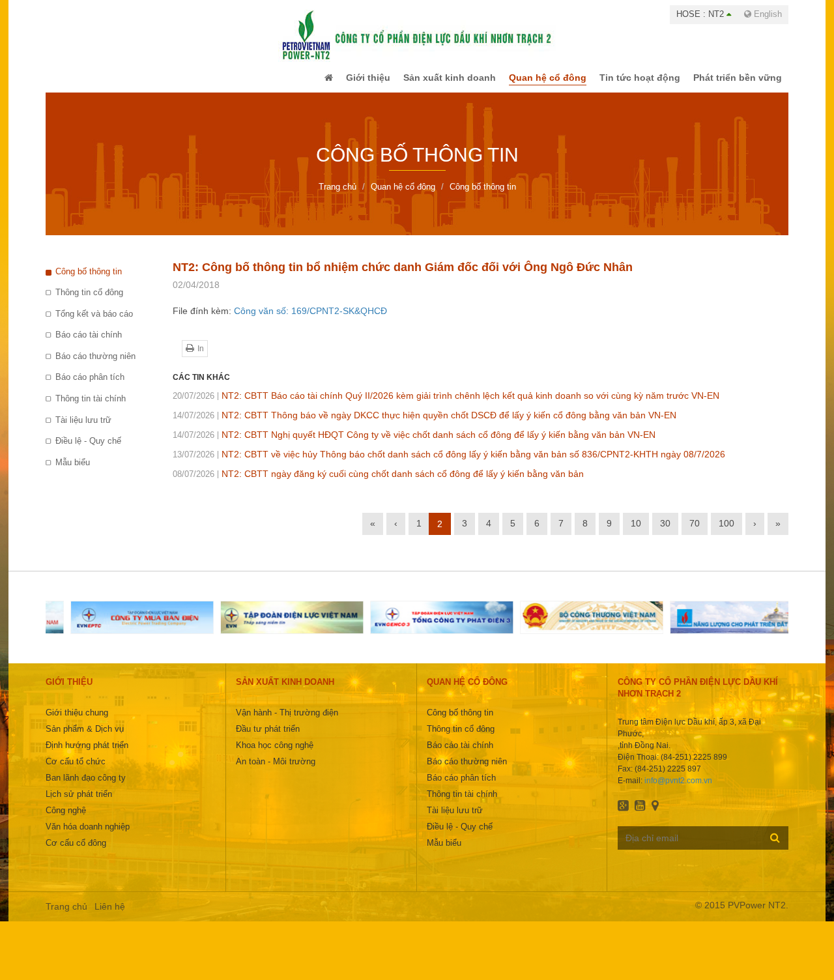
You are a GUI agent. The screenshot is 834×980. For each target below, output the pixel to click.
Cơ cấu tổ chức (76, 770)
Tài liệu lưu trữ (83, 429)
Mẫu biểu (72, 471)
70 (694, 532)
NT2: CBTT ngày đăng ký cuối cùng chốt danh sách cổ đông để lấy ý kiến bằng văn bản (378, 483)
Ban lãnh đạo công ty (86, 787)
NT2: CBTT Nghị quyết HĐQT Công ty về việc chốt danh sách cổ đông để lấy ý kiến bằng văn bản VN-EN (414, 444)
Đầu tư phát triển (268, 738)
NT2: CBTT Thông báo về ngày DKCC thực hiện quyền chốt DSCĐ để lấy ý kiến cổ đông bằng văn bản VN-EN (424, 424)
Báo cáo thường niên (95, 365)
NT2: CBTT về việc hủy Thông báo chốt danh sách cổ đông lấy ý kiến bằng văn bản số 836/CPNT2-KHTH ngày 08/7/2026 (449, 463)
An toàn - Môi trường (275, 770)
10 (636, 532)
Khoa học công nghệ (274, 754)
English (766, 14)
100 (726, 532)
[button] (302, 82)
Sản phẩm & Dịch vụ (85, 738)
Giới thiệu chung (77, 722)
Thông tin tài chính (90, 407)
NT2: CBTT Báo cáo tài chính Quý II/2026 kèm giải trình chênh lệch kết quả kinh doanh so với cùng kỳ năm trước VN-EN (446, 404)
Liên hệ (109, 915)
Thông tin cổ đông (89, 301)
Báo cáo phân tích (89, 386)
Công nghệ (66, 819)
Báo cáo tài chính (88, 344)
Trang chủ (66, 915)
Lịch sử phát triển (79, 803)
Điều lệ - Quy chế (88, 450)
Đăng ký (775, 846)
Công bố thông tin (88, 280)
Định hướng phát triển (87, 754)
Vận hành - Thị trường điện (287, 722)
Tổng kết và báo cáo (94, 323)
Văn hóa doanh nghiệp (88, 836)
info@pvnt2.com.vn (678, 789)
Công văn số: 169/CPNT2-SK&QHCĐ (310, 320)
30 (665, 532)
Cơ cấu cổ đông (76, 852)
